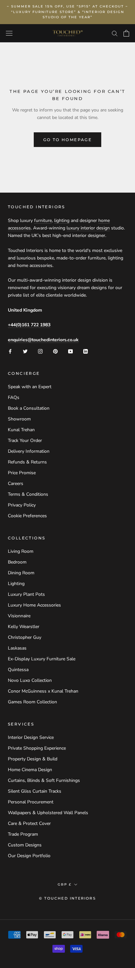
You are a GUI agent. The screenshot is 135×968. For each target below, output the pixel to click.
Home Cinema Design (30, 770)
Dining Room (21, 573)
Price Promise (22, 473)
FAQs (13, 397)
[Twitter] (25, 351)
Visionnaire (19, 616)
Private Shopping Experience (37, 748)
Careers (15, 483)
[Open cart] (126, 33)
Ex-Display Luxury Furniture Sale (41, 659)
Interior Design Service (31, 737)
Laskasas (17, 648)
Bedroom (17, 562)
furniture (43, 220)
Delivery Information (28, 451)
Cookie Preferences (27, 516)
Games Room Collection (32, 702)
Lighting (16, 583)
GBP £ (64, 884)
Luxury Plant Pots (26, 594)
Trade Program (23, 834)
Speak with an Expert (29, 387)
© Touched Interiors (67, 898)
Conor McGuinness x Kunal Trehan (43, 691)
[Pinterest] (55, 351)
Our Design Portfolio (29, 856)
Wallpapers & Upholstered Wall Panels (48, 813)
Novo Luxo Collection (30, 680)
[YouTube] (70, 351)
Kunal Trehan (21, 430)
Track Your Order (25, 440)
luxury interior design (88, 228)
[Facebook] (10, 351)
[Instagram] (40, 351)
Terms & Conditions (28, 494)
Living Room (20, 551)
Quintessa (18, 670)
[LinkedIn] (85, 351)
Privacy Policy (22, 505)
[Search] (115, 33)
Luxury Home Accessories (34, 605)
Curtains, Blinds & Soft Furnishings (44, 780)
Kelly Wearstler (23, 626)
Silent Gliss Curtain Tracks (34, 791)
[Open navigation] (9, 33)
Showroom (19, 419)
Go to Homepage (67, 139)
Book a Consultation (28, 408)
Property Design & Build (32, 759)
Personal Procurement (30, 802)
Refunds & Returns (27, 462)
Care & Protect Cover (29, 823)
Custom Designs (25, 845)
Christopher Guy (24, 637)
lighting (61, 220)
